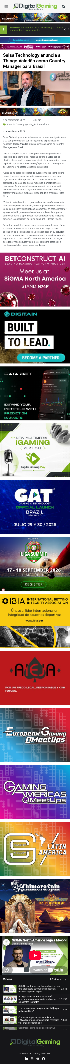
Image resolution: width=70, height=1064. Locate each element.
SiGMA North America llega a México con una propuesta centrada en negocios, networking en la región (39, 989)
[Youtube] (37, 1058)
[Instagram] (32, 1058)
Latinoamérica (41, 124)
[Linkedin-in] (26, 1058)
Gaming (20, 124)
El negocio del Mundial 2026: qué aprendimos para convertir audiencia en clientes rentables (37, 999)
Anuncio (11, 124)
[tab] (35, 989)
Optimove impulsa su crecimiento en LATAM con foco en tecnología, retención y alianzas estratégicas (38, 1020)
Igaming (29, 124)
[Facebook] (43, 1058)
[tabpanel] (35, 955)
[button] (6, 7)
